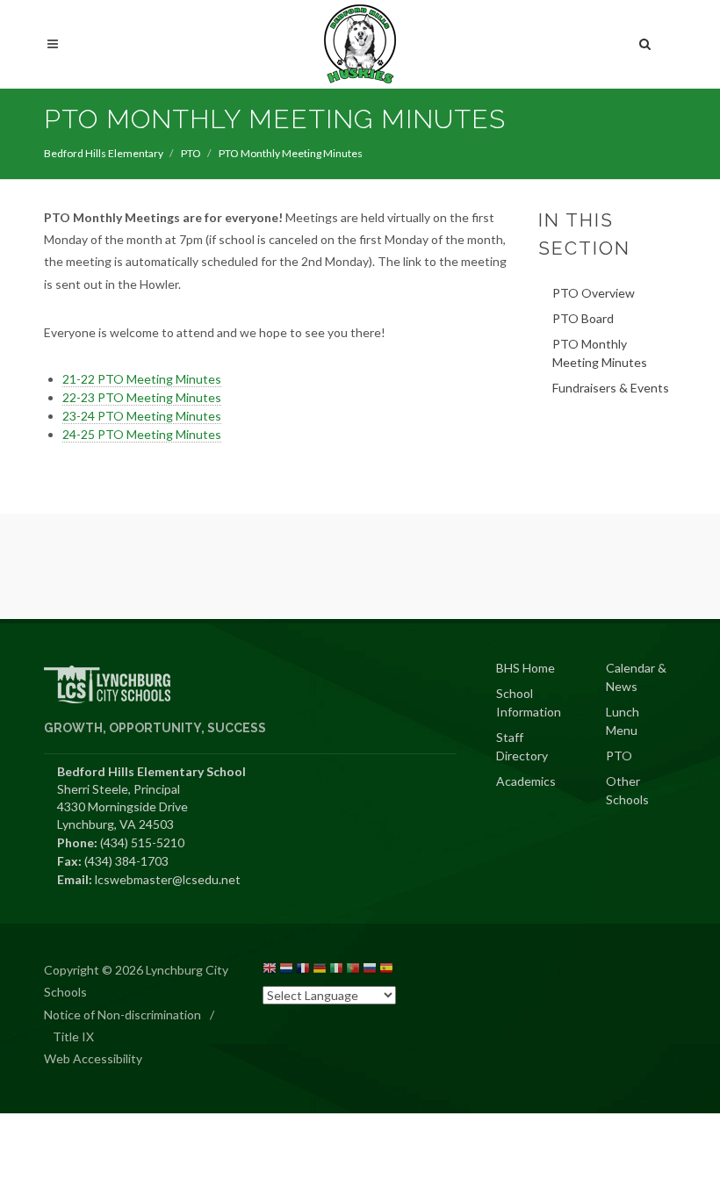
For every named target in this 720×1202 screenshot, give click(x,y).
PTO (191, 153)
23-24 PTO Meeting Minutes (141, 415)
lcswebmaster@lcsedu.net (168, 879)
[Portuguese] (353, 970)
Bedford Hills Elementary (103, 153)
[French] (303, 970)
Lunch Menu (622, 721)
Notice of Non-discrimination (122, 1014)
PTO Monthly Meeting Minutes (599, 353)
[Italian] (336, 970)
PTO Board (583, 318)
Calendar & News (636, 677)
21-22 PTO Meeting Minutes (141, 378)
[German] (320, 970)
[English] (270, 970)
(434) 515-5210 (142, 842)
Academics (526, 781)
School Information (528, 702)
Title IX (73, 1036)
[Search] (645, 41)
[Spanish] (386, 970)
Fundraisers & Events (610, 387)
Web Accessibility (93, 1058)
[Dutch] (286, 970)
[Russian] (370, 970)
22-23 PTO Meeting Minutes (141, 397)
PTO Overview (593, 292)
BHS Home (525, 667)
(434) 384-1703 (126, 860)
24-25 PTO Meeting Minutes (141, 434)
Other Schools (627, 790)
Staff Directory (522, 746)
